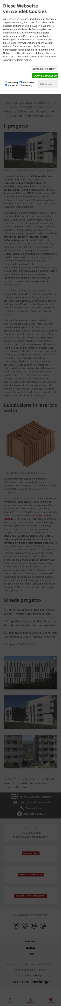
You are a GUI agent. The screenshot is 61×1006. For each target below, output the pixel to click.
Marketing (27, 85)
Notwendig (12, 83)
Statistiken (12, 85)
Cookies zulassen (45, 75)
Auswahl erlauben (44, 69)
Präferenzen (28, 83)
